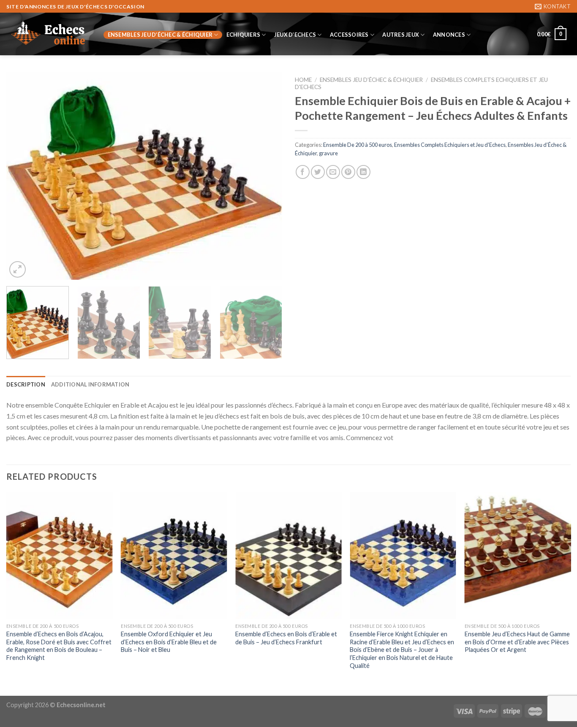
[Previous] (22, 176)
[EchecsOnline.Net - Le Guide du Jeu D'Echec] (48, 34)
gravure (328, 153)
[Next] (266, 176)
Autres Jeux (400, 34)
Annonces (449, 34)
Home (303, 79)
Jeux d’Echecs (295, 34)
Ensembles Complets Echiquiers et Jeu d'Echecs (450, 144)
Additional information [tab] (90, 384)
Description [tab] (25, 384)
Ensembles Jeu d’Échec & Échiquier (160, 34)
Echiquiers (243, 34)
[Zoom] (17, 269)
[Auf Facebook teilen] (303, 172)
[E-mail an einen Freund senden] (333, 172)
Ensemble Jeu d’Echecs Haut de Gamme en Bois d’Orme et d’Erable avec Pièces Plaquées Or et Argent (517, 641)
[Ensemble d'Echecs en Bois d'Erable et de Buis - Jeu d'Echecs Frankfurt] (288, 555)
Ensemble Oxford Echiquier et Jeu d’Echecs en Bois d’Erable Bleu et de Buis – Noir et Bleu (169, 641)
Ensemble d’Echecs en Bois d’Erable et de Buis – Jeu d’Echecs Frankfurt (286, 638)
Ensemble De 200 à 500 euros (357, 144)
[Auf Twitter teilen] (318, 172)
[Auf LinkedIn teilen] (363, 172)
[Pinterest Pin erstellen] (348, 172)
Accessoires (349, 34)
